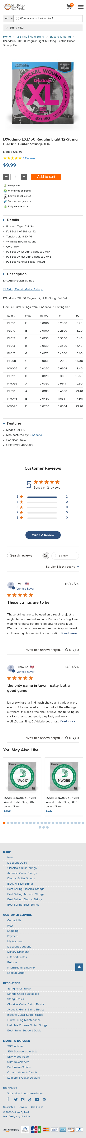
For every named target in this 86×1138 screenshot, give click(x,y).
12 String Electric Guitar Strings (23, 289)
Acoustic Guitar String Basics (25, 1009)
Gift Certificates (17, 957)
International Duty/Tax (21, 967)
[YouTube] (37, 1100)
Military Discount (18, 951)
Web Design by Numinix (16, 1116)
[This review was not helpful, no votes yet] (74, 650)
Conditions (37, 1107)
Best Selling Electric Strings (25, 899)
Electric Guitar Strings (21, 878)
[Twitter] (16, 1100)
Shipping (13, 930)
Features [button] (14, 423)
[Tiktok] (30, 1100)
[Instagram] (23, 1100)
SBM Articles (15, 1046)
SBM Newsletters (18, 1062)
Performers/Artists (19, 1067)
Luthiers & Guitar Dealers (23, 1077)
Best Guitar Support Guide (24, 1030)
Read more (69, 633)
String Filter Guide (19, 988)
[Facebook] (8, 1100)
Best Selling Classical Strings (25, 889)
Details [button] (13, 220)
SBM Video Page (18, 1056)
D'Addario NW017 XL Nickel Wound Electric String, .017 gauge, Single (20, 802)
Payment (12, 936)
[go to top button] (79, 967)
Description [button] (17, 274)
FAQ (10, 925)
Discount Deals (17, 862)
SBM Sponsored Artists (22, 1051)
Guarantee (9, 1107)
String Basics (15, 999)
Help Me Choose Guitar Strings (27, 1025)
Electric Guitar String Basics (25, 1014)
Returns (12, 962)
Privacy (23, 1107)
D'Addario (35, 435)
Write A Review (43, 535)
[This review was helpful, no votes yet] (66, 650)
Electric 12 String (60, 36)
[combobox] (62, 567)
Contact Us (14, 920)
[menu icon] (80, 7)
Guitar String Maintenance (24, 1020)
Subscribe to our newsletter (25, 1093)
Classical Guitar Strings (22, 868)
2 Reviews (29, 158)
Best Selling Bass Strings (23, 904)
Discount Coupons (19, 946)
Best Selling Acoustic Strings (25, 894)
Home (7, 36)
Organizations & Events (22, 1072)
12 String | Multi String (30, 36)
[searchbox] (24, 555)
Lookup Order (16, 972)
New (10, 857)
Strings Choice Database (23, 993)
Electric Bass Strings (20, 883)
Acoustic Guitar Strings (22, 873)
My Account (15, 941)
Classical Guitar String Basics (25, 1004)
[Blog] (44, 1100)
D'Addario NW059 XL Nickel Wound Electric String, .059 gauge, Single (62, 802)
